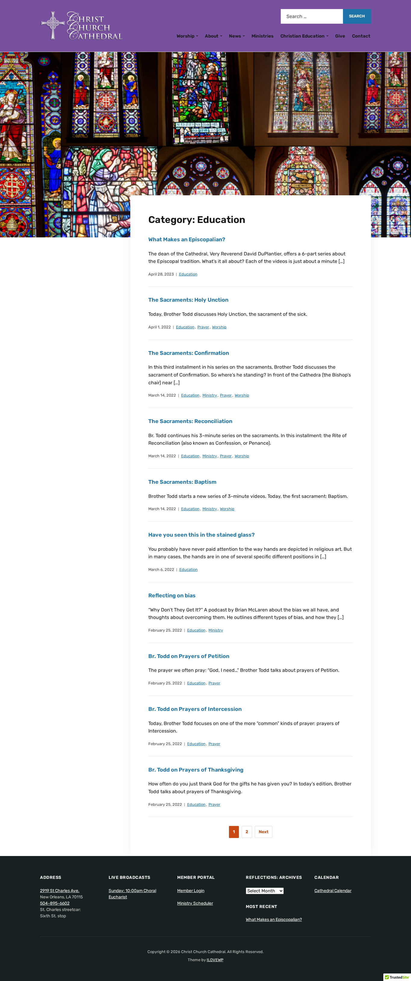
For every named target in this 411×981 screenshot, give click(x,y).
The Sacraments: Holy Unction (188, 300)
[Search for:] (312, 16)
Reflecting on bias (172, 595)
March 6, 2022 (161, 569)
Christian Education (302, 36)
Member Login (190, 890)
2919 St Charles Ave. (59, 890)
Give (340, 36)
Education (188, 274)
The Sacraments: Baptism (182, 482)
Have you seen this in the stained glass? (201, 535)
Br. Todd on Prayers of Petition (188, 656)
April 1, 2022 (159, 327)
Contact (361, 36)
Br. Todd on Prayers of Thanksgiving (195, 769)
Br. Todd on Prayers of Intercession (195, 709)
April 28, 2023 (161, 274)
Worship (185, 36)
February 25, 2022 (165, 630)
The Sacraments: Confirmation (188, 353)
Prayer (203, 327)
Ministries (262, 36)
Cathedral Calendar (332, 890)
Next (263, 831)
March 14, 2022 (162, 395)
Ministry (209, 395)
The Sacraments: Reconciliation (190, 421)
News (235, 36)
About (211, 36)
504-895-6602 (55, 903)
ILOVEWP (215, 960)
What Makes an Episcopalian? (186, 239)
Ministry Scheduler (195, 903)
